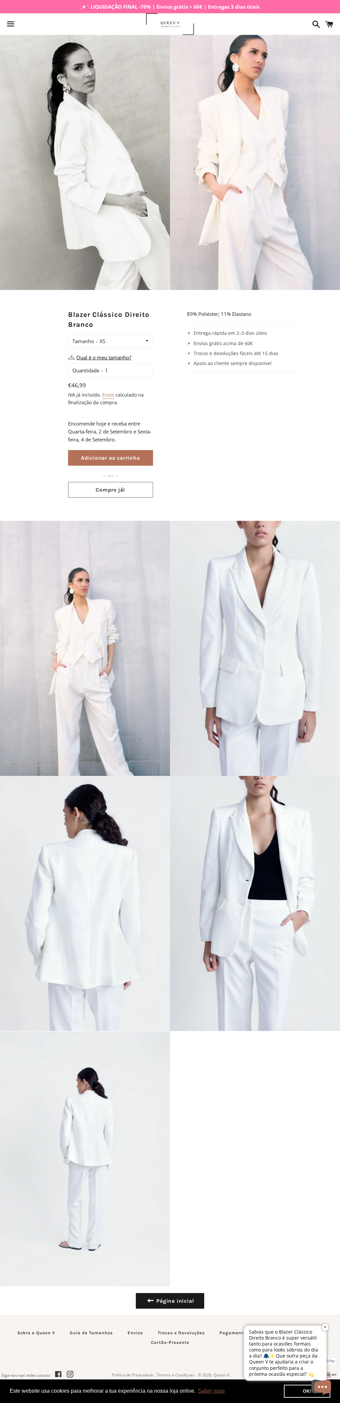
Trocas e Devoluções (181, 1332)
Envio (108, 395)
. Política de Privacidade (131, 1375)
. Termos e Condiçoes (175, 1375)
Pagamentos (234, 1332)
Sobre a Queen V (36, 1332)
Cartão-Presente (170, 1342)
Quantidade (85, 370)
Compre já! (110, 490)
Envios (135, 1332)
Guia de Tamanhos (91, 1332)
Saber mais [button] (211, 1391)
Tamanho (83, 341)
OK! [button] (307, 1391)
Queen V (221, 1375)
